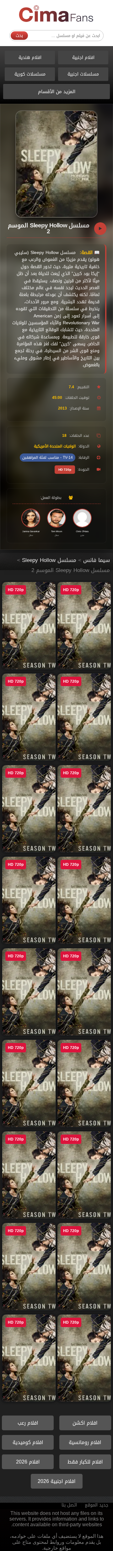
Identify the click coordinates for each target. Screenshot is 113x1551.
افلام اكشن (85, 1423)
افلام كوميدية (28, 1442)
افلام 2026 (28, 1462)
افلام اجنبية (83, 57)
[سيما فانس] (56, 14)
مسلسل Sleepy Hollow (49, 560)
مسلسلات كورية (30, 74)
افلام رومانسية (85, 1442)
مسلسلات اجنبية (83, 74)
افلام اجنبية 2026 (57, 1481)
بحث (19, 35)
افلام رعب (28, 1423)
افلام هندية (30, 57)
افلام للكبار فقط (85, 1462)
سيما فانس (96, 560)
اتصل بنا (69, 1505)
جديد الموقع (96, 1505)
